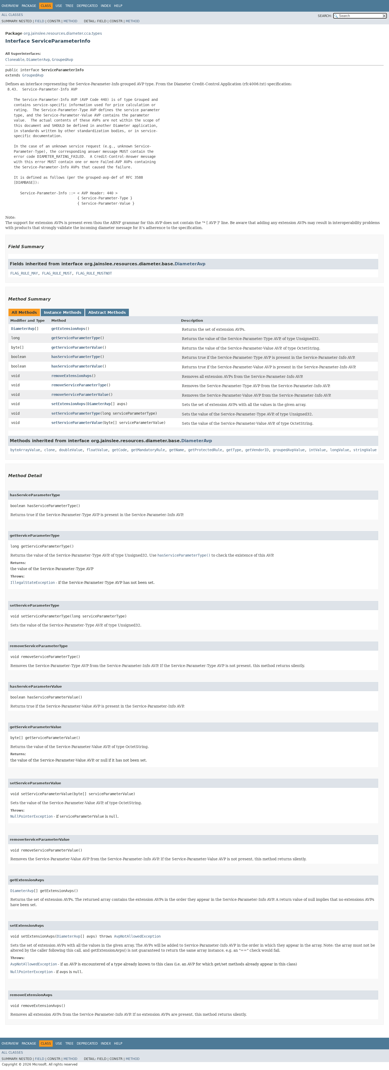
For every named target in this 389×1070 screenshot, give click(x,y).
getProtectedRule (205, 450)
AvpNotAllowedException (137, 936)
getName (176, 450)
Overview (10, 6)
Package (29, 6)
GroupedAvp (62, 59)
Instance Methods (62, 312)
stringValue (365, 450)
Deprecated (87, 6)
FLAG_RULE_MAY (24, 273)
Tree (69, 6)
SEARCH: (325, 16)
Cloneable (14, 59)
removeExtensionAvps (71, 376)
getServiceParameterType (75, 338)
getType (233, 450)
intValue (317, 450)
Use (59, 6)
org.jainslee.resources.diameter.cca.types (63, 33)
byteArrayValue (25, 450)
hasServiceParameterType (75, 357)
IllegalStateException (32, 582)
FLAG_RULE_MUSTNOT (94, 273)
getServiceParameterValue (76, 347)
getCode (119, 450)
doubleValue (70, 450)
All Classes (12, 15)
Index (106, 6)
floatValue (97, 450)
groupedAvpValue (289, 450)
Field (39, 21)
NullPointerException (31, 816)
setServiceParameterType (75, 413)
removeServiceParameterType (78, 385)
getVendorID (257, 450)
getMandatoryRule (148, 450)
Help (118, 6)
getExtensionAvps (68, 328)
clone (49, 450)
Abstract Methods (107, 312)
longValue (339, 450)
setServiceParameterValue (76, 422)
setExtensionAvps (68, 404)
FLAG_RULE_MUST (57, 273)
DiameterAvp (38, 59)
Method (70, 21)
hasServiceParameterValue (76, 366)
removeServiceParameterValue (79, 394)
